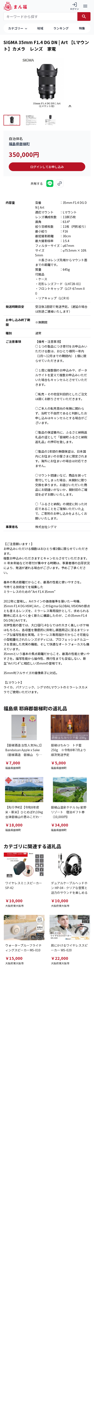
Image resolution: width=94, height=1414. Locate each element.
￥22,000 (59, 958)
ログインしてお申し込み (47, 167)
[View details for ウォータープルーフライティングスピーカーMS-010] (24, 927)
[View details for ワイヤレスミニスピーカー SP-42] (24, 865)
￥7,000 (12, 763)
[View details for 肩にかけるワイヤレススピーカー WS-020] (70, 927)
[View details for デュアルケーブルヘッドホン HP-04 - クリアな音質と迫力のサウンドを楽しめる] (70, 865)
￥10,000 (14, 900)
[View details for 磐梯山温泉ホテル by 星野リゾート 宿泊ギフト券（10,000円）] (70, 789)
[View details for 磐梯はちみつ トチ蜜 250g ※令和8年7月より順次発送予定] (70, 727)
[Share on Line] (49, 183)
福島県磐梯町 (19, 143)
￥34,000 (59, 825)
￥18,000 (14, 825)
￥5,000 (58, 763)
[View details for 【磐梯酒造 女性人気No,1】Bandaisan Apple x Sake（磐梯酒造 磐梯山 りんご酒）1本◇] (24, 727)
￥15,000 (14, 958)
